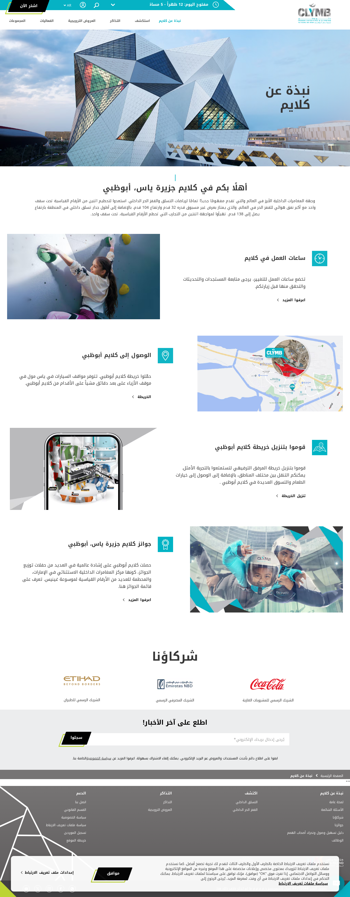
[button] (96, 5)
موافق (113, 873)
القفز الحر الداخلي (245, 810)
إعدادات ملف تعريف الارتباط (49, 872)
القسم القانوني (75, 810)
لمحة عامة (336, 802)
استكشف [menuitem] (142, 21)
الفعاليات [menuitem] (47, 21)
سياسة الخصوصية (98, 758)
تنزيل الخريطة (293, 496)
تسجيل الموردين (75, 833)
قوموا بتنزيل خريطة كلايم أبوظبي (260, 447)
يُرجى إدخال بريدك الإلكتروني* (259, 739)
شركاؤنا (338, 817)
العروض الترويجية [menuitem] (81, 21)
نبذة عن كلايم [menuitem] (170, 21)
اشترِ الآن (28, 6)
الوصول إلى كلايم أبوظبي (116, 355)
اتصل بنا (80, 802)
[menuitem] (67, 6)
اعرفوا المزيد (293, 300)
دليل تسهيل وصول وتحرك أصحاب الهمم (315, 833)
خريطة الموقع (76, 840)
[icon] (268, 688)
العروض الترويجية (160, 810)
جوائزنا (339, 825)
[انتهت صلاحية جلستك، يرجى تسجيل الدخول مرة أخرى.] (83, 4)
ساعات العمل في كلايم (274, 258)
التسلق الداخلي (247, 802)
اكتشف (251, 793)
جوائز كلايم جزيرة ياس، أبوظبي (109, 544)
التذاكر (166, 793)
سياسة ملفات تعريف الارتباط (66, 825)
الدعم (81, 793)
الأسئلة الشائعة (332, 810)
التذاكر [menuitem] (115, 21)
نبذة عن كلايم (331, 793)
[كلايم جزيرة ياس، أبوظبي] (314, 13)
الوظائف (337, 840)
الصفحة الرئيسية (331, 776)
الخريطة (144, 397)
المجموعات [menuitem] (17, 21)
